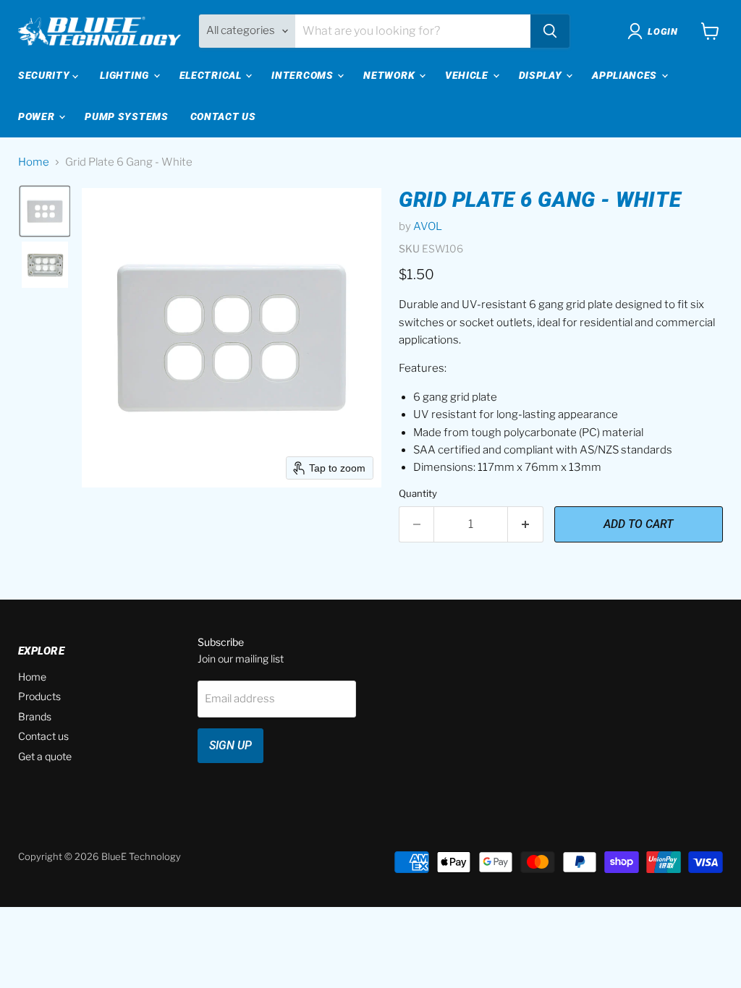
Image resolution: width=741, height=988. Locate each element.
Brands (34, 716)
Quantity (418, 493)
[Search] (549, 31)
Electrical (212, 75)
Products (39, 696)
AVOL (427, 226)
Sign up (230, 745)
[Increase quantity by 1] (525, 524)
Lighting (125, 75)
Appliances (626, 75)
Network (390, 75)
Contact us (43, 736)
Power (37, 116)
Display (542, 75)
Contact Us (223, 116)
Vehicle (468, 75)
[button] (44, 211)
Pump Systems (126, 116)
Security (45, 75)
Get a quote (45, 756)
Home (33, 162)
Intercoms (303, 75)
